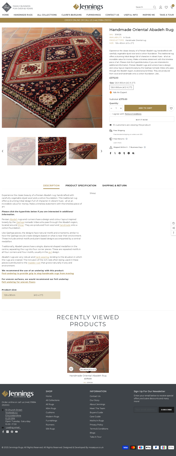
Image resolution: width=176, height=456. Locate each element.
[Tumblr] (124, 153)
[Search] (146, 7)
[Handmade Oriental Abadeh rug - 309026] (88, 352)
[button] (2, 151)
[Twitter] (115, 153)
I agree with (118, 114)
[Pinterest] (120, 153)
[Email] (133, 153)
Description (51, 185)
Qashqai (20, 222)
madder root (34, 263)
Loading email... (13, 427)
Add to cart (145, 108)
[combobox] (144, 7)
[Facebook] (110, 153)
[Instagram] (7, 431)
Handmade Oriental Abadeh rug (88, 376)
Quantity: (114, 103)
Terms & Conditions (133, 114)
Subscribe (166, 410)
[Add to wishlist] (171, 108)
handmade (65, 225)
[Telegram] (129, 153)
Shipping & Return (114, 185)
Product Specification (80, 185)
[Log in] (160, 7)
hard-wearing (42, 257)
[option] (88, 20)
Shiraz (21, 225)
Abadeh (13, 219)
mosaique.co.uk (96, 447)
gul (50, 252)
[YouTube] (16, 431)
